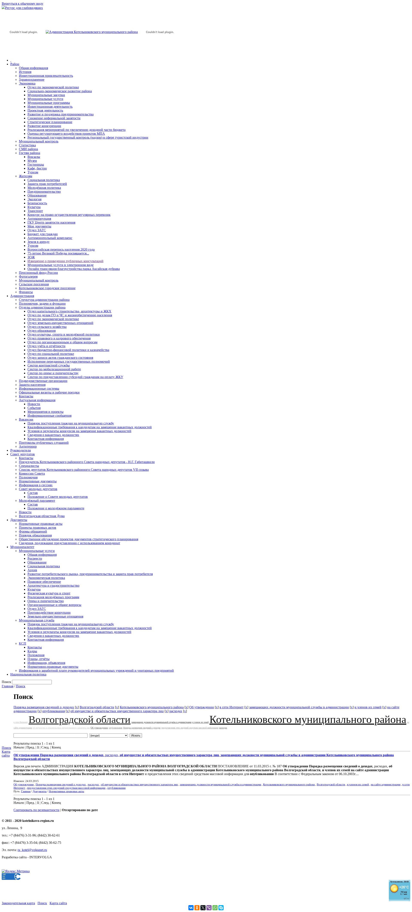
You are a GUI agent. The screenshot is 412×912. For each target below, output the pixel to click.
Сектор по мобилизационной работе (54, 369)
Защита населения (32, 384)
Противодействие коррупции (49, 612)
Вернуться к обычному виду (22, 3)
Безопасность (37, 203)
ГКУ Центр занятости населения (51, 222)
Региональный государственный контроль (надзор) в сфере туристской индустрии (87, 137)
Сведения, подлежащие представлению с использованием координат (69, 543)
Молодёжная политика (44, 187)
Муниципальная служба (36, 620)
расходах (175, 711)
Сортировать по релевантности (36, 810)
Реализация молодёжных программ (53, 597)
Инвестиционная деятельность (50, 106)
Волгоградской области (97, 707)
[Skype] (221, 907)
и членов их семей (368, 707)
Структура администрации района (44, 299)
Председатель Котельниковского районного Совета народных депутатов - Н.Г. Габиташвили (87, 462)
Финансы (26, 292)
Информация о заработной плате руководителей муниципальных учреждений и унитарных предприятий (96, 670)
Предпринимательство (44, 191)
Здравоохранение (31, 79)
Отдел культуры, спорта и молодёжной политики (63, 334)
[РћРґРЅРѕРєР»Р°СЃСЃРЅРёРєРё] (197, 907)
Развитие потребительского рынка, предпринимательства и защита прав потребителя (90, 574)
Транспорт (35, 211)
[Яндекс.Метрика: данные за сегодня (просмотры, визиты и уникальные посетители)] (16, 871)
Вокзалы (33, 157)
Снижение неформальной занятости (53, 118)
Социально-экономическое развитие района (59, 91)
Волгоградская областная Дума (42, 516)
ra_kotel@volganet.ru (32, 850)
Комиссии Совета (32, 473)
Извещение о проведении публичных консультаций (65, 261)
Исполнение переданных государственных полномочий (68, 361)
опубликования (53, 711)
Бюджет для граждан (42, 234)
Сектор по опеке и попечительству (53, 373)
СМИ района (28, 149)
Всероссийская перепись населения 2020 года (61, 249)
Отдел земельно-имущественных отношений (60, 323)
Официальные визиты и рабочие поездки (49, 392)
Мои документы (39, 226)
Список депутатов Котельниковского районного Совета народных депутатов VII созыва (84, 469)
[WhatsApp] (215, 907)
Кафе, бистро (37, 168)
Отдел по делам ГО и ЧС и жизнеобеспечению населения (69, 315)
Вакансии (26, 419)
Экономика (27, 83)
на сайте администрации (385, 784)
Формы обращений (33, 531)
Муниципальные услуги (45, 99)
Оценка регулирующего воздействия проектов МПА (66, 133)
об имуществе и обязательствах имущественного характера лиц (117, 711)
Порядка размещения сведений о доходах (44, 707)
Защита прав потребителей (47, 184)
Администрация (22, 296)
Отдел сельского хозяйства (47, 327)
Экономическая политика (46, 578)
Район (14, 64)
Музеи (32, 160)
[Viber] (209, 907)
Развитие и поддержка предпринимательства (60, 114)
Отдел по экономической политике (53, 87)
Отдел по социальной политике (50, 354)
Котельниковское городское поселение (47, 288)
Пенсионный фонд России (38, 272)
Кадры (32, 651)
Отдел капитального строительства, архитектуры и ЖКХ (69, 311)
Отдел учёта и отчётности (46, 346)
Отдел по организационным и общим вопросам (62, 342)
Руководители (20, 450)
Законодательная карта (18, 903)
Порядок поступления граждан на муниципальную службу (70, 423)
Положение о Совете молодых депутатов (57, 496)
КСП (22, 643)
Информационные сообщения (49, 415)
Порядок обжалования (35, 535)
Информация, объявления (46, 663)
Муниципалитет (22, 547)
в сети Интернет (232, 707)
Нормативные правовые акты (40, 524)
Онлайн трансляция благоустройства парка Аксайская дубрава (73, 269)
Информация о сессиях (36, 485)
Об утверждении (201, 707)
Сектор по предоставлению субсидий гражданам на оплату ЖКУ (75, 377)
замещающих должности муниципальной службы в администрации (299, 707)
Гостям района (29, 153)
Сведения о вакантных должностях (53, 435)
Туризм (32, 172)
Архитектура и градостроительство (53, 585)
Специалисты (29, 466)
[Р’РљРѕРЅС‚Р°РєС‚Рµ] (191, 907)
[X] (203, 907)
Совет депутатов (22, 454)
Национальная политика (28, 674)
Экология (34, 199)
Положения (35, 655)
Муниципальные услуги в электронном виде (60, 265)
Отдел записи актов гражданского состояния (60, 357)
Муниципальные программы (48, 103)
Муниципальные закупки (46, 95)
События (34, 408)
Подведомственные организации (43, 381)
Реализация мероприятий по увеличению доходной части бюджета (76, 130)
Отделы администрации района (42, 307)
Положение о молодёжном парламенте (55, 508)
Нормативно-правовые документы (52, 666)
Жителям (25, 176)
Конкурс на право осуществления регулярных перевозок (69, 215)
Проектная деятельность (45, 110)
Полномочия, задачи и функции (42, 303)
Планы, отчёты (38, 659)
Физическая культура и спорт (48, 593)
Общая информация (33, 68)
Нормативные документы (38, 481)
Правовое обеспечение (44, 581)
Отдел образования (41, 330)
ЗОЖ (31, 257)
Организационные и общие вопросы (54, 605)
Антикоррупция (39, 218)
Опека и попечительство (45, 601)
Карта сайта (6, 753)
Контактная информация (45, 439)
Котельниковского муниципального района (152, 707)
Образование (37, 195)
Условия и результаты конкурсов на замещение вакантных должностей (79, 431)
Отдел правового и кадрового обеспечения (59, 338)
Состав (32, 493)
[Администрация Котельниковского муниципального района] (23, 52)
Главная (7, 686)
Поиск (20, 686)
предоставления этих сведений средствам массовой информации (189, 728)
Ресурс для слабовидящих (24, 8)
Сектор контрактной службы (48, 365)
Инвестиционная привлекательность (46, 75)
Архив (32, 570)
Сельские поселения (34, 284)
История (25, 72)
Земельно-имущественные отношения (55, 616)
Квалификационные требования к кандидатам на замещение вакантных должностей (89, 427)
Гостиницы (35, 164)
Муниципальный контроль (38, 141)
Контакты (26, 396)
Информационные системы (39, 388)
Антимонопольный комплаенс (49, 238)
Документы (18, 520)
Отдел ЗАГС (36, 230)
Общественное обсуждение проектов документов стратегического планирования (78, 539)
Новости (33, 404)
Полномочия (28, 477)
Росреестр (34, 558)
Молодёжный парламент (37, 500)
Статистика (27, 145)
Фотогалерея (28, 276)
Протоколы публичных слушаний (44, 442)
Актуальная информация (37, 400)
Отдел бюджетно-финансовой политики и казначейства (68, 350)
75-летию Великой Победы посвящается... (58, 253)
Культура (34, 207)
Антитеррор (28, 446)
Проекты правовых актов (37, 527)
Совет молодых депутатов (38, 489)
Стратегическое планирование (49, 122)
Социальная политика (43, 180)
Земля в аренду (38, 242)
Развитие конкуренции (44, 126)
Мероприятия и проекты (45, 412)
